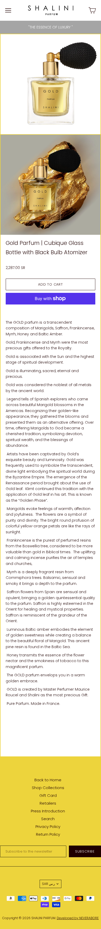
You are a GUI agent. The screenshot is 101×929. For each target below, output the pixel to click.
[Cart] (92, 10)
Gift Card (48, 795)
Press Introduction (48, 811)
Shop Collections (48, 787)
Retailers (48, 803)
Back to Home (47, 780)
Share (11, 717)
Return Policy (48, 834)
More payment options (50, 310)
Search (48, 818)
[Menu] (8, 10)
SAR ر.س (48, 884)
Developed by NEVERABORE (78, 918)
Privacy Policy (47, 826)
